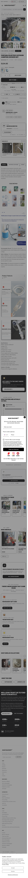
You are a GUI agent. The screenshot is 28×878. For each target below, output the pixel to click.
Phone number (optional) (8, 431)
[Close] (24, 417)
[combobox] (6, 435)
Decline (13, 871)
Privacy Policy (5, 864)
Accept (13, 868)
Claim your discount (13, 449)
